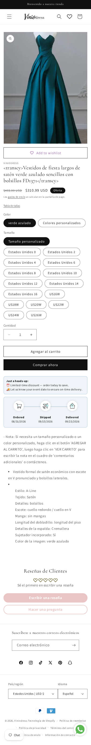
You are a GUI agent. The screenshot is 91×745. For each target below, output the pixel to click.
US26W (36, 315)
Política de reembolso (73, 720)
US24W (13, 315)
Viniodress (20, 720)
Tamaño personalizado (26, 241)
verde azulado (19, 223)
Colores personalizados (62, 223)
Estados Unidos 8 (22, 273)
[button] (9, 16)
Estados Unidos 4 (22, 262)
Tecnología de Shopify (41, 720)
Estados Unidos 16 (23, 294)
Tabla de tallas (12, 205)
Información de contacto (60, 735)
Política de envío (30, 735)
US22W (58, 304)
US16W (54, 294)
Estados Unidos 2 (61, 252)
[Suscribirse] (74, 645)
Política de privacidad (32, 728)
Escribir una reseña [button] (45, 597)
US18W (13, 304)
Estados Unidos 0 (22, 252)
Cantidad (10, 325)
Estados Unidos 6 (61, 262)
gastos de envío (16, 196)
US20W (36, 304)
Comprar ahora (45, 365)
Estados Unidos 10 (62, 273)
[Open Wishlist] (69, 16)
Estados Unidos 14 (64, 283)
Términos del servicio (63, 728)
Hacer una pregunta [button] (45, 609)
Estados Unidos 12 (23, 283)
